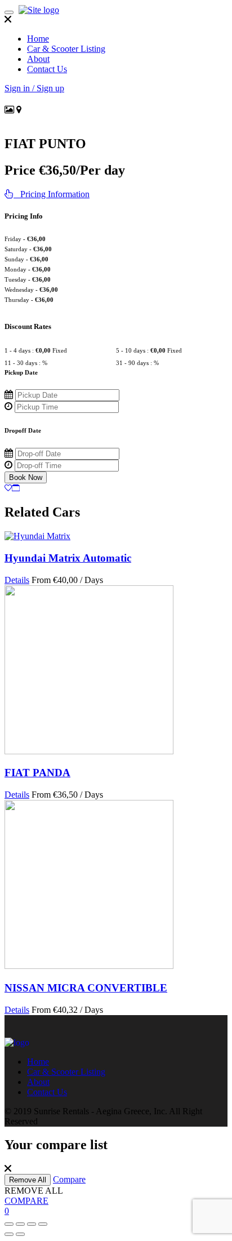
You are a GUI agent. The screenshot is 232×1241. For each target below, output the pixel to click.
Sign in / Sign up (34, 88)
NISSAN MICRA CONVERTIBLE (86, 988)
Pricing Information (52, 194)
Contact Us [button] (47, 69)
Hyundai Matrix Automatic (68, 558)
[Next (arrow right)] (20, 1234)
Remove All (27, 1180)
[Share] (20, 1224)
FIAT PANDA (37, 773)
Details (17, 580)
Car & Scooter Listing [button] (66, 49)
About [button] (38, 59)
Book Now (25, 477)
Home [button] (38, 38)
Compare (69, 1179)
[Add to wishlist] (8, 488)
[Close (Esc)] (9, 1224)
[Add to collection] (16, 488)
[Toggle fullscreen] (31, 1224)
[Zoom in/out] (42, 1224)
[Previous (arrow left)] (9, 1234)
